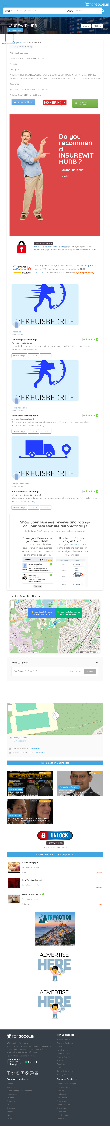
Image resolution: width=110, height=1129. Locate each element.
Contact (60, 1067)
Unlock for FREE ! (25, 102)
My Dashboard (63, 1039)
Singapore (11, 1108)
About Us (61, 1064)
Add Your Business (65, 1043)
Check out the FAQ (65, 1053)
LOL (35, 355)
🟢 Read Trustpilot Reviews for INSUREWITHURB (68, 613)
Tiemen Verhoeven (20, 483)
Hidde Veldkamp (19, 407)
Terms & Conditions (65, 1071)
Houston (10, 1097)
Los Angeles (12, 1094)
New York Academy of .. (32, 880)
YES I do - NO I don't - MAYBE (73, 171)
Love (47, 355)
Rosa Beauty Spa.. (30, 862)
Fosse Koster (17, 331)
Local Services (15, 789)
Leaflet (78, 652)
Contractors (62, 1101)
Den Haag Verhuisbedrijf (24, 339)
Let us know (39, 272)
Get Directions (20, 741)
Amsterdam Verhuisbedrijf (25, 491)
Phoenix (10, 1111)
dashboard (74, 544)
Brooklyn (27, 872)
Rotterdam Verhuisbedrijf (25, 415)
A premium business (83, 103)
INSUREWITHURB (44, 243)
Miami (9, 1115)
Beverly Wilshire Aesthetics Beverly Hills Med (29, 818)
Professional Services (69, 787)
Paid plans (73, 249)
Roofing (60, 1118)
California (11, 1101)
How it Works (62, 1050)
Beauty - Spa (15, 815)
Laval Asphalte (15, 793)
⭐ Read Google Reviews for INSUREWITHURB (41, 613)
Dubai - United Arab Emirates (19, 1091)
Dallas (9, 1118)
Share (98, 26)
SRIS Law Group (66, 790)
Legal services (63, 1115)
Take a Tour (62, 1060)
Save (87, 26)
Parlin (19, 42)
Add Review (16, 30)
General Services (64, 1097)
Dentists (60, 1091)
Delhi (9, 1104)
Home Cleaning (63, 1104)
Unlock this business (57, 246)
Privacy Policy (63, 1074)
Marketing (61, 1094)
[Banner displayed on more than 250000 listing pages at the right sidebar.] (55, 966)
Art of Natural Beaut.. (32, 894)
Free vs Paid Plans (64, 1057)
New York (11, 1087)
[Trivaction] (55, 929)
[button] (9, 38)
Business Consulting (65, 1087)
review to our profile (85, 265)
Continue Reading (28, 349)
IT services (61, 1111)
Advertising (62, 1108)
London (10, 1084)
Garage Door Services (66, 1084)
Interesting (20, 355)
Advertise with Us (64, 1046)
